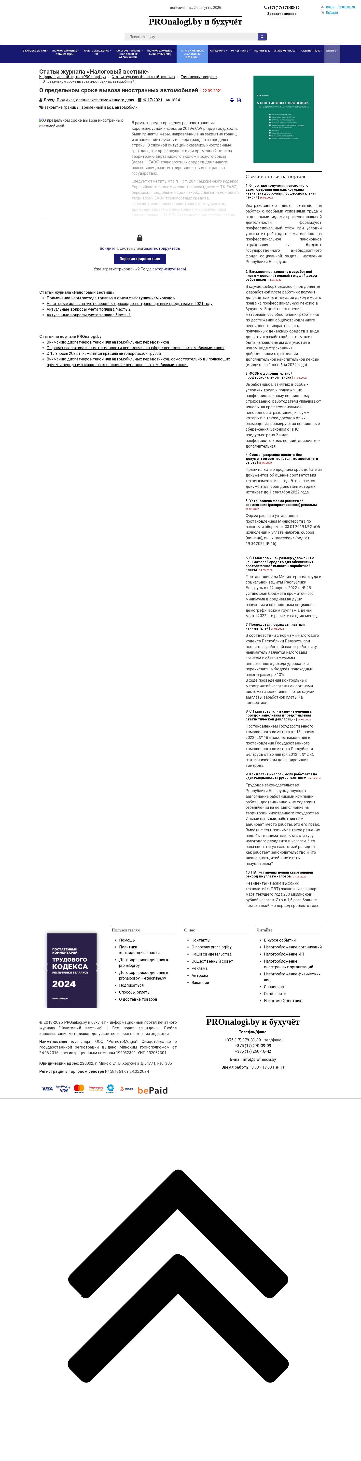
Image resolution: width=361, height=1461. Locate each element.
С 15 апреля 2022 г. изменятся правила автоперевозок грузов (104, 353)
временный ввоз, (97, 107)
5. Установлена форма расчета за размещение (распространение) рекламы (281, 503)
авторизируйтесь (169, 269)
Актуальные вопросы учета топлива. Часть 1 (89, 315)
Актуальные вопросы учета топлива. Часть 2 (89, 309)
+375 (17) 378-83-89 (242, 1040)
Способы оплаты (135, 992)
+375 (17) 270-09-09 (253, 1045)
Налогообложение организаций (293, 947)
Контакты (201, 940)
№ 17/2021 (152, 100)
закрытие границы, (62, 107)
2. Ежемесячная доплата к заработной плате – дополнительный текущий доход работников (281, 275)
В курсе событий (280, 940)
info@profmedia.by (259, 1059)
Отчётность (275, 993)
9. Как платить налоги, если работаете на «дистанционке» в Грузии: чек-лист (281, 776)
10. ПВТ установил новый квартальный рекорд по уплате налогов (279, 874)
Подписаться (131, 985)
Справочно (274, 986)
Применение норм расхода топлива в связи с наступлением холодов (111, 298)
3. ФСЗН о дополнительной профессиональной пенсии (269, 375)
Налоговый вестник (282, 1000)
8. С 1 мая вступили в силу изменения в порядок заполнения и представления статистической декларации (279, 715)
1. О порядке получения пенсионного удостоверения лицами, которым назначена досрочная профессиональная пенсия (281, 191)
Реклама (200, 968)
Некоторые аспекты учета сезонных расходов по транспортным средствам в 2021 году (129, 303)
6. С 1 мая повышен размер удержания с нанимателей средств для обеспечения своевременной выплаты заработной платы (280, 564)
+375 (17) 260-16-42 (253, 1051)
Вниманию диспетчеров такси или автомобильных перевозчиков (108, 342)
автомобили (126, 107)
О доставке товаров (138, 999)
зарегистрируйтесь (162, 248)
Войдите (107, 248)
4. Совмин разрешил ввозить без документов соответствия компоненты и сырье (282, 459)
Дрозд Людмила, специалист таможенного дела (88, 100)
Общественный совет (212, 961)
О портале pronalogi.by (212, 947)
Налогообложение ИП (284, 954)
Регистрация (346, 7)
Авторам (200, 975)
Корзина (332, 12)
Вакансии (200, 982)
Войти (330, 7)
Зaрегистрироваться (140, 258)
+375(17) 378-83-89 (283, 8)
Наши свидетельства (212, 954)
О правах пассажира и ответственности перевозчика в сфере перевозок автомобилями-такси (135, 347)
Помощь (127, 940)
